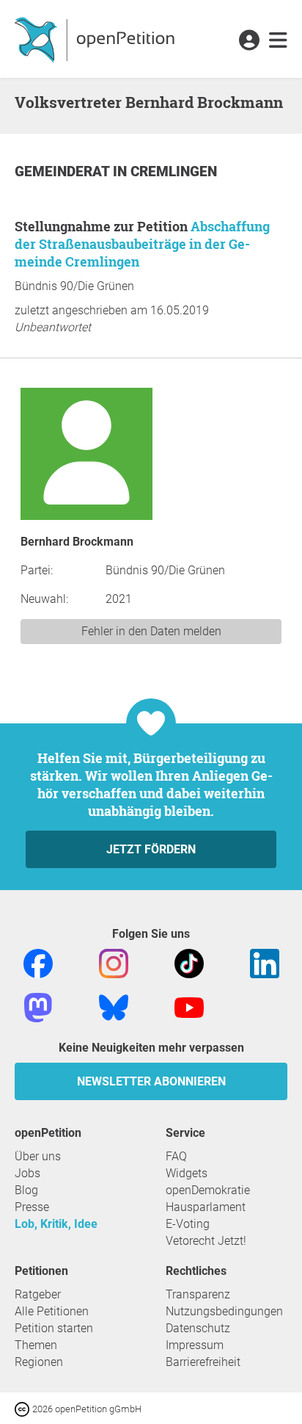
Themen (36, 1345)
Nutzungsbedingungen (224, 1311)
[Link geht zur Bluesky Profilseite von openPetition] (113, 1006)
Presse (32, 1207)
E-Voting (188, 1224)
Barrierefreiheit (203, 1362)
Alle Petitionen (52, 1311)
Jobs (27, 1173)
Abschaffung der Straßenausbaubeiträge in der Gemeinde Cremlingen (142, 243)
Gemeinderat (64, 171)
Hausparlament (206, 1207)
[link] (278, 41)
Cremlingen (173, 171)
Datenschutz (198, 1328)
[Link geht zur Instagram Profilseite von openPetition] (113, 962)
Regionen (39, 1362)
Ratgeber (38, 1294)
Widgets (186, 1173)
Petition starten (54, 1328)
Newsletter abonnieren (151, 1081)
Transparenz (198, 1294)
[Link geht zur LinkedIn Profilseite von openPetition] (264, 962)
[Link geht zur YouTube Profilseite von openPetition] (189, 1006)
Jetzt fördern (151, 849)
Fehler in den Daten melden (151, 631)
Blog (26, 1190)
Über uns (38, 1156)
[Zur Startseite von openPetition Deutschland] (96, 39)
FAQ (176, 1156)
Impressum (195, 1345)
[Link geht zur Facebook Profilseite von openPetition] (38, 962)
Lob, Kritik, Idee (56, 1224)
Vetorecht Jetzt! (206, 1241)
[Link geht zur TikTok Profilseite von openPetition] (189, 962)
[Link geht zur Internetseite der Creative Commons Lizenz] (23, 1408)
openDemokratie (208, 1190)
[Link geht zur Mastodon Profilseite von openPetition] (38, 1006)
